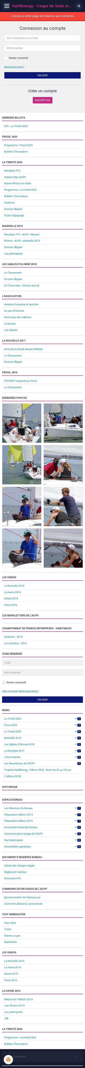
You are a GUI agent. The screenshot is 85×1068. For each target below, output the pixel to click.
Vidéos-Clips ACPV (15, 177)
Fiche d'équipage (14, 215)
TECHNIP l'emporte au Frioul (20, 380)
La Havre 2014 (12, 592)
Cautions (9, 202)
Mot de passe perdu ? (14, 67)
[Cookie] (8, 1059)
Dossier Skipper (13, 209)
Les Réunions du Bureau (42, 808)
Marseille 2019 (42, 737)
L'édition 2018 (12, 776)
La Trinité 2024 (42, 718)
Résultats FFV (12, 170)
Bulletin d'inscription (16, 151)
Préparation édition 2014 (42, 814)
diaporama (10, 941)
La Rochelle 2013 (14, 585)
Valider (42, 75)
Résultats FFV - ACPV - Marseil (21, 234)
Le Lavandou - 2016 (15, 643)
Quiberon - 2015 (13, 636)
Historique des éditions (17, 317)
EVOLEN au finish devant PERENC (23, 349)
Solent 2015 (11, 598)
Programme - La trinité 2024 (20, 1037)
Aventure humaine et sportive (21, 304)
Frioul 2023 (42, 725)
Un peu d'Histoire (14, 310)
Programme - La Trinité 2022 (20, 189)
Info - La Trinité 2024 (16, 126)
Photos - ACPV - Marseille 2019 (22, 240)
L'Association (42, 757)
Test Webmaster (42, 840)
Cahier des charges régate (19, 865)
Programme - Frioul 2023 (18, 145)
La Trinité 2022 (42, 731)
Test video (10, 922)
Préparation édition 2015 (42, 820)
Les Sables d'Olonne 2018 (42, 744)
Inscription (42, 100)
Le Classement (13, 272)
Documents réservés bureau (42, 827)
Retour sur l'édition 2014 (18, 999)
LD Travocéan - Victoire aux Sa (21, 285)
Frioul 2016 (10, 604)
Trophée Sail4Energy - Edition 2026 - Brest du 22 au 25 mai (37, 769)
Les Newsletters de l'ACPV (42, 763)
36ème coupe (12, 935)
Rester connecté (18, 57)
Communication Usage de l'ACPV (42, 833)
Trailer (7, 929)
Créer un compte (9, 691)
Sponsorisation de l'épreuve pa (22, 897)
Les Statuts (10, 330)
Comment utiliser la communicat (23, 903)
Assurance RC (12, 878)
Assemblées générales (42, 846)
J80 (6, 1018)
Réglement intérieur (15, 872)
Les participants (13, 253)
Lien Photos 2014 (14, 1005)
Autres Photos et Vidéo (17, 183)
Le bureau (10, 323)
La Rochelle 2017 (42, 750)
